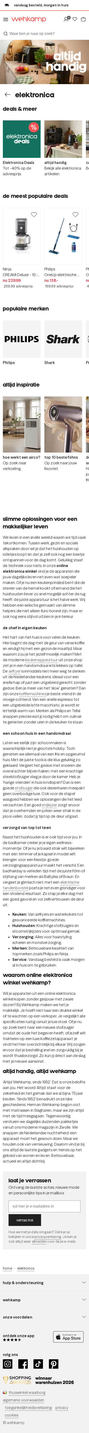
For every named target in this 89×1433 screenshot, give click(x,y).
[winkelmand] (83, 19)
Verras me (24, 1220)
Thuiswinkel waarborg (27, 1392)
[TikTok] (38, 1364)
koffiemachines (32, 693)
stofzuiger (24, 788)
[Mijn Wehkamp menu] (67, 19)
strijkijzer (49, 805)
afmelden (39, 1241)
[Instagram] (8, 1364)
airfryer (15, 671)
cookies (11, 1415)
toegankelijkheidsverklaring (28, 1407)
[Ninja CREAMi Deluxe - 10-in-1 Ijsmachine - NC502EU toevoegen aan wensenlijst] (34, 214)
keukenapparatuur (41, 659)
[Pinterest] (54, 1364)
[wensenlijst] (76, 19)
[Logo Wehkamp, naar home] (27, 19)
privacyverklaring (47, 1237)
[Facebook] (23, 1364)
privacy (62, 1407)
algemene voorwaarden (23, 1400)
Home (7, 1268)
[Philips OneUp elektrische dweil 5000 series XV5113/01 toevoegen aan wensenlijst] (75, 214)
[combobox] (44, 34)
